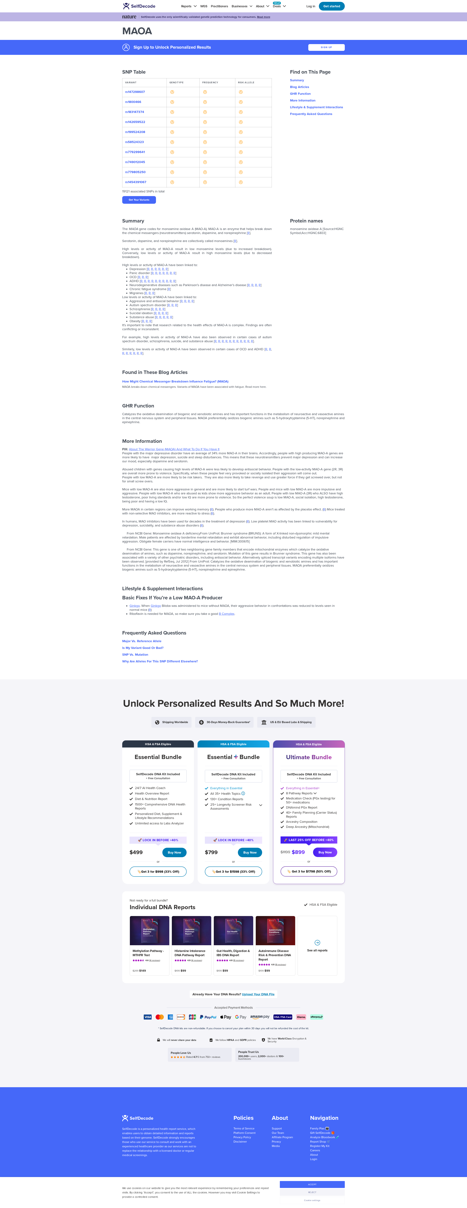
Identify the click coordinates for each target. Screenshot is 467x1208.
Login (313, 1159)
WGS (203, 6)
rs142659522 (135, 122)
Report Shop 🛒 (320, 1141)
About (314, 1155)
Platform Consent (245, 1133)
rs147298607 (135, 92)
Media (276, 1146)
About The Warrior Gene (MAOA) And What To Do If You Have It (174, 449)
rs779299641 (135, 152)
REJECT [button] (312, 1192)
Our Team (278, 1133)
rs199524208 (135, 132)
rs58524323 (134, 142)
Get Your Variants (139, 199)
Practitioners (219, 6)
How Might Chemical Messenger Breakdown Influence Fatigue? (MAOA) (175, 381)
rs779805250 (135, 172)
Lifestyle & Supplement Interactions (316, 107)
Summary (297, 80)
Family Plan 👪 (319, 1128)
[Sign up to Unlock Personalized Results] (171, 92)
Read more (263, 17)
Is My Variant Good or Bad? (142, 648)
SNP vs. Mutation (135, 655)
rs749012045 (135, 162)
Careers (315, 1150)
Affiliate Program (282, 1137)
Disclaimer (240, 1141)
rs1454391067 (135, 182)
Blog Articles (299, 87)
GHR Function (300, 94)
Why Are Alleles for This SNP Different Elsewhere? (160, 661)
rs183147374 (134, 112)
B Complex (226, 614)
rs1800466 (133, 102)
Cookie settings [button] (312, 1200)
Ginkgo (135, 606)
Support (277, 1128)
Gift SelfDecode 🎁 (322, 1133)
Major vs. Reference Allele (141, 641)
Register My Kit (319, 1146)
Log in (310, 6)
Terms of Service (244, 1128)
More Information (302, 100)
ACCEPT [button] (312, 1184)
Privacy (276, 1141)
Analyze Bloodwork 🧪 (324, 1137)
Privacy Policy (242, 1137)
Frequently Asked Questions (311, 114)
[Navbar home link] (144, 6)
